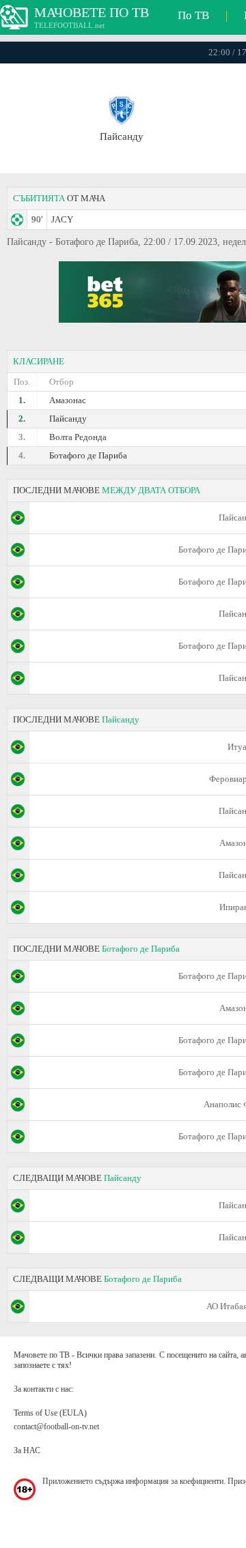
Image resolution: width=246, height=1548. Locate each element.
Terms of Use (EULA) (50, 1413)
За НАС (27, 1450)
